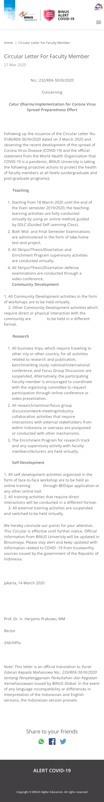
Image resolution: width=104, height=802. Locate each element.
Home (8, 42)
